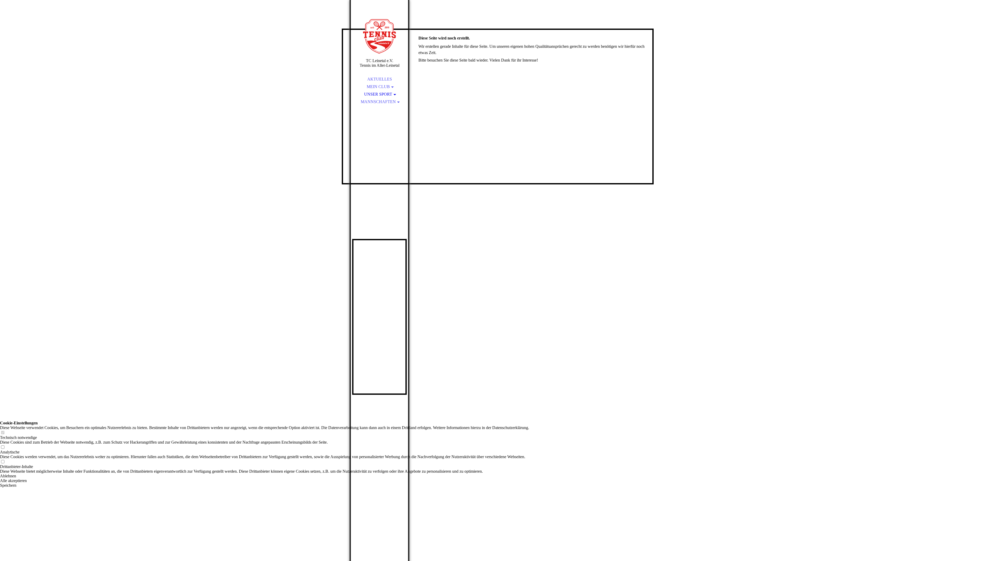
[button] (264, 476)
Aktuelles (379, 79)
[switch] (2, 433)
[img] (379, 36)
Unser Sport (378, 94)
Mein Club (378, 86)
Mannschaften (378, 101)
